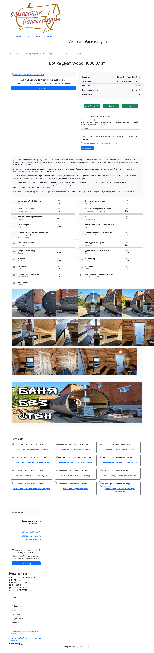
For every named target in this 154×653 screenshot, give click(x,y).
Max (130, 106)
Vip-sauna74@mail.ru (32, 539)
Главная (18, 37)
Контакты (48, 37)
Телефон (84, 128)
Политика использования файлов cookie (25, 632)
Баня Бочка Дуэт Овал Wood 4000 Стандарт (31, 489)
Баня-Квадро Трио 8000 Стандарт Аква (120, 462)
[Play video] (77, 402)
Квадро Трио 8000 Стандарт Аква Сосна (31, 462)
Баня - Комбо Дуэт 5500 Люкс (75, 489)
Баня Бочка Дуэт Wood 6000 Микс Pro (120, 475)
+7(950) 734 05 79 (93, 106)
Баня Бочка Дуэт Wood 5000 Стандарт (31, 449)
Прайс (42, 53)
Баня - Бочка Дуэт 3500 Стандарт (76, 449)
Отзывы (38, 37)
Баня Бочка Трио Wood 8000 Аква (120, 449)
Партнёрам (77, 53)
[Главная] (36, 18)
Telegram (111, 106)
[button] (28, 74)
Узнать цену (87, 148)
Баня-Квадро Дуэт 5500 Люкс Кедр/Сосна (75, 462)
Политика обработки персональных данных (99, 143)
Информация (31, 53)
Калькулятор (51, 53)
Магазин (20, 53)
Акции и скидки (65, 53)
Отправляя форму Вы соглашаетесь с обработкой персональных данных (110, 137)
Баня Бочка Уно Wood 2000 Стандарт (32, 475)
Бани (12, 53)
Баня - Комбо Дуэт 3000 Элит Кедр (75, 475)
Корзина (27, 37)
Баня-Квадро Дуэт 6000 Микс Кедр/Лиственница (120, 490)
